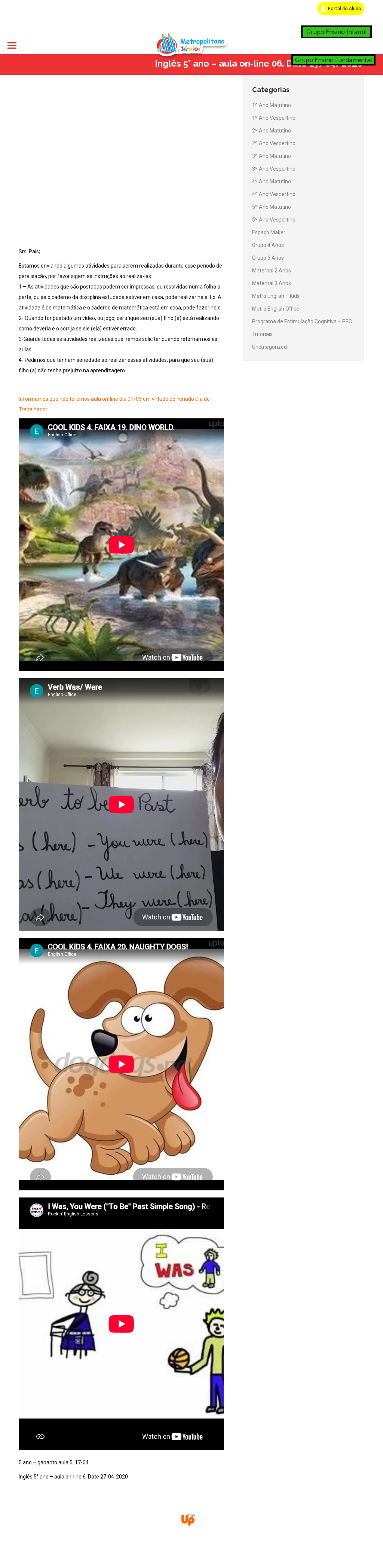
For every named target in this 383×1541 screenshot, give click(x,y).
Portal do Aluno (344, 8)
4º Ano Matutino (271, 181)
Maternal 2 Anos (271, 271)
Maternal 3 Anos (271, 283)
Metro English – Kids (276, 296)
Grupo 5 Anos (268, 258)
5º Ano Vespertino (273, 220)
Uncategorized (269, 347)
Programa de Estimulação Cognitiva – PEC (302, 321)
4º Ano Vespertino (273, 194)
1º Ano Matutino (271, 105)
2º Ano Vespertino (273, 143)
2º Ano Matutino (271, 131)
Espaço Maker (268, 232)
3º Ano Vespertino (273, 169)
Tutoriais (262, 334)
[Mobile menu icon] (11, 45)
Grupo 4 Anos (268, 245)
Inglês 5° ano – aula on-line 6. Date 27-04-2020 (73, 1477)
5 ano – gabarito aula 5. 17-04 (54, 1462)
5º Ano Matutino (271, 207)
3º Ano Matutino (271, 156)
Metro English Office (275, 309)
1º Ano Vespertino (273, 118)
